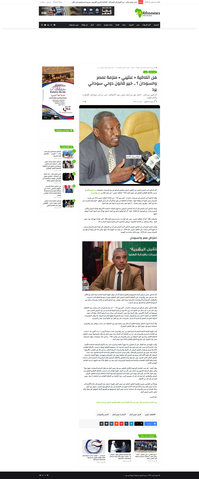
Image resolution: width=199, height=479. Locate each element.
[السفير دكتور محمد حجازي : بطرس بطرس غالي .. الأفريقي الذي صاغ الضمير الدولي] (68, 204)
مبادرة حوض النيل (118, 414)
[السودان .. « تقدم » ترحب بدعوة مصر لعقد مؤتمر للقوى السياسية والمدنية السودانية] (93, 447)
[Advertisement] (99, 45)
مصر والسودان (102, 414)
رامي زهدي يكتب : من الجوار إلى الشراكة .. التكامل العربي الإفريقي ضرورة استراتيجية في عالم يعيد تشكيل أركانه (51, 177)
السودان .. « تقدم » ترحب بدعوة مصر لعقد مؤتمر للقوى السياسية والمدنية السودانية (94, 457)
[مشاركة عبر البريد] (106, 424)
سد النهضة (92, 190)
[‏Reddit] (116, 424)
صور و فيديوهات (74, 25)
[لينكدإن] (131, 424)
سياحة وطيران (108, 25)
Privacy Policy (57, 2)
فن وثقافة (84, 25)
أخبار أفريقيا (147, 25)
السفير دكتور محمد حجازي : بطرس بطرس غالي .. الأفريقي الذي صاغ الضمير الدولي (108, 2)
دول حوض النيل (134, 414)
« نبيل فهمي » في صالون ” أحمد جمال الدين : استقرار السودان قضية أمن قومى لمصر (146, 456)
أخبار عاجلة (146, 67)
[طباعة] (102, 424)
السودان (131, 25)
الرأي (92, 25)
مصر (138, 25)
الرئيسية (156, 25)
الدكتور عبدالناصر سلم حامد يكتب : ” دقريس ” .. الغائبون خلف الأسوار (52, 153)
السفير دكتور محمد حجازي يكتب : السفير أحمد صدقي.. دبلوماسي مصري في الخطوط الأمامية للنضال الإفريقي (51, 165)
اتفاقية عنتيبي (149, 414)
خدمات (99, 25)
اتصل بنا (42, 2)
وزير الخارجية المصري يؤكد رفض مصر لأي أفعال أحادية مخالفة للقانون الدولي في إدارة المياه (126, 402)
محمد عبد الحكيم (148, 101)
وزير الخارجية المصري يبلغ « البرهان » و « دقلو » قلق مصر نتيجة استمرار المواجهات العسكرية (120, 456)
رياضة (124, 25)
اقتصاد (117, 25)
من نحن (49, 2)
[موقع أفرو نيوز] (147, 13)
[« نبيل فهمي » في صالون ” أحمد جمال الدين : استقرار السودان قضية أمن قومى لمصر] (145, 446)
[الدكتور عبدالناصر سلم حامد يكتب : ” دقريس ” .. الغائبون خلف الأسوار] (68, 154)
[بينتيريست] (121, 424)
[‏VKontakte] (111, 424)
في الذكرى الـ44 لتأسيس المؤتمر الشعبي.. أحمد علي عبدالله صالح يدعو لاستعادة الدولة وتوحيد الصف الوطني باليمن (52, 191)
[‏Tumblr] (126, 424)
